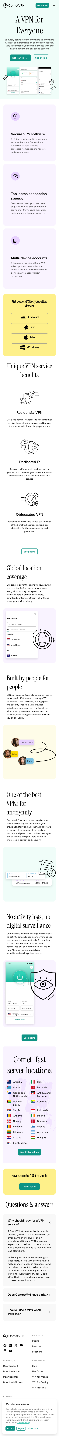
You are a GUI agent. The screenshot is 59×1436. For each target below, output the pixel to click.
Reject (21, 1428)
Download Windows (13, 1382)
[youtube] (10, 1350)
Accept (10, 1428)
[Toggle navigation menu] (54, 5)
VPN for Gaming (40, 1382)
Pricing (35, 1340)
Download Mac (10, 1376)
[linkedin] (10, 1345)
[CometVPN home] (13, 5)
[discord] (21, 1345)
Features (36, 1346)
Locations (37, 1351)
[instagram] (5, 1350)
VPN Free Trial (39, 1387)
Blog (34, 1365)
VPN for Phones (40, 1376)
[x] (16, 1345)
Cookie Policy (23, 1422)
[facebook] (5, 1345)
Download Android (12, 1371)
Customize (33, 1428)
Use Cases (37, 1371)
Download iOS (10, 1365)
